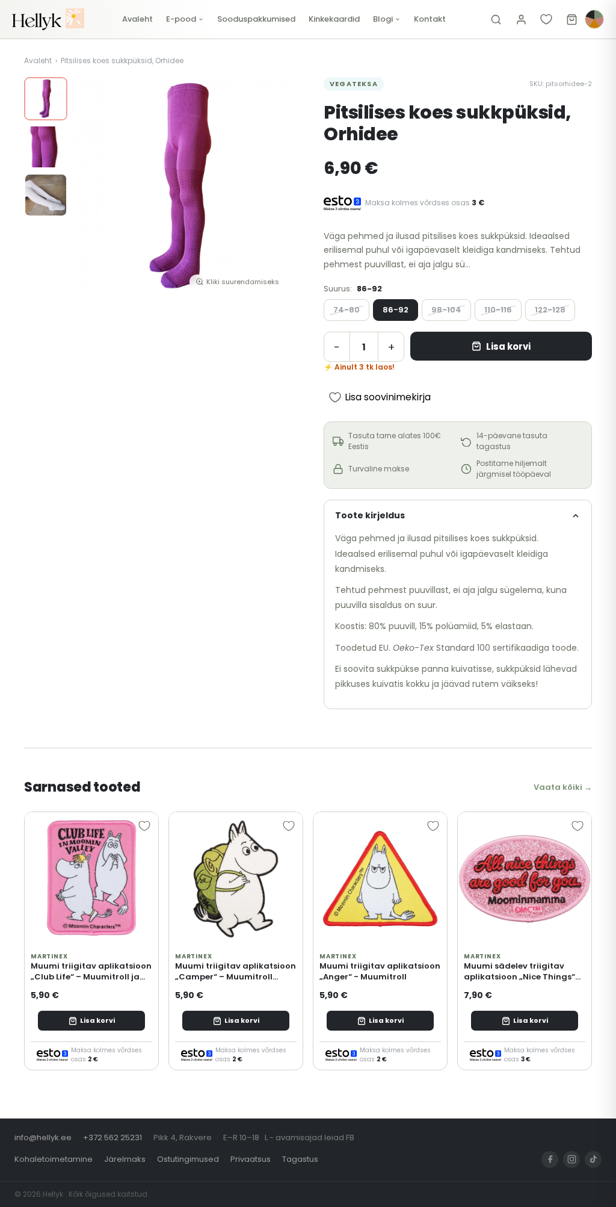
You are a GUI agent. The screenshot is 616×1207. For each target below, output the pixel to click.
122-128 (550, 309)
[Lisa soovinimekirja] (144, 825)
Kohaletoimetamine (53, 1159)
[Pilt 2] (45, 147)
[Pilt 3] (45, 195)
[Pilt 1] (45, 98)
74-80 (346, 309)
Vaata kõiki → (563, 787)
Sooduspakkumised (256, 19)
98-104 (446, 309)
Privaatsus (250, 1159)
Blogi (383, 19)
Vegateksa (354, 83)
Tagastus (300, 1159)
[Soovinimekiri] (546, 19)
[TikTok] (593, 1159)
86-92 (395, 309)
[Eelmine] (91, 187)
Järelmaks (125, 1159)
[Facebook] (549, 1159)
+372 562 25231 (112, 1137)
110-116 (498, 309)
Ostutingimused (188, 1159)
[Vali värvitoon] (594, 19)
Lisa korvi (508, 346)
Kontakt (430, 19)
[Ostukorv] (571, 19)
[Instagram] (571, 1159)
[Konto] (521, 19)
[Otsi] (496, 19)
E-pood (181, 19)
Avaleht (137, 19)
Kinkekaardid (334, 19)
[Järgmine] (274, 187)
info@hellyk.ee (43, 1137)
